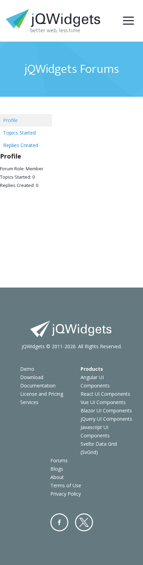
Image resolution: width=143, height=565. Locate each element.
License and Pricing (41, 394)
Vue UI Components (103, 402)
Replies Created (20, 145)
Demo (27, 369)
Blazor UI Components (106, 410)
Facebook (59, 522)
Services (29, 402)
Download (31, 377)
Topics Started (19, 132)
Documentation (38, 385)
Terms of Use (65, 485)
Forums (59, 460)
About (57, 477)
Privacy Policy (65, 493)
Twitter (84, 522)
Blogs (56, 468)
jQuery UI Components (106, 419)
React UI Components (105, 394)
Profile (10, 120)
